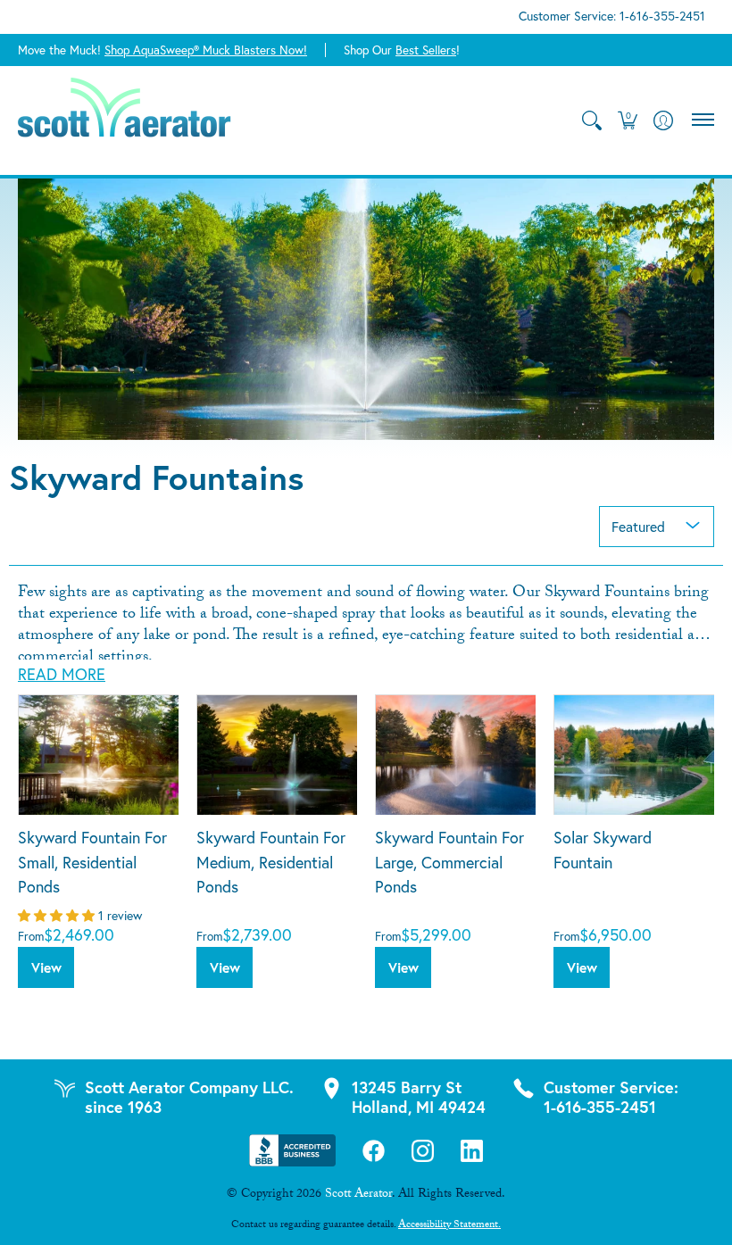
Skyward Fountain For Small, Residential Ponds (92, 862)
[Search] (591, 120)
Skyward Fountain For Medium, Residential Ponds (270, 862)
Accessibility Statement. (449, 1225)
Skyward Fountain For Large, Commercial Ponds (449, 862)
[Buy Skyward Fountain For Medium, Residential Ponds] (276, 754)
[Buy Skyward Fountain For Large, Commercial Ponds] (455, 754)
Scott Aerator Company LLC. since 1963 (189, 1096)
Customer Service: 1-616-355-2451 (612, 16)
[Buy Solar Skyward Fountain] (633, 754)
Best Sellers (425, 50)
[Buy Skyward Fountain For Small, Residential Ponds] (98, 754)
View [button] (46, 967)
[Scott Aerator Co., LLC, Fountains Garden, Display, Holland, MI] (292, 1150)
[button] (627, 120)
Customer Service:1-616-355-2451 (611, 1096)
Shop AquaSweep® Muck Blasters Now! (205, 50)
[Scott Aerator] (125, 120)
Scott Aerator (358, 1194)
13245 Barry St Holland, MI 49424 (419, 1096)
